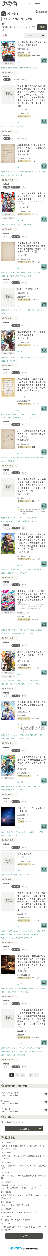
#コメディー (14, 361)
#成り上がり (33, 68)
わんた (20, 109)
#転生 (34, 310)
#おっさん (25, 681)
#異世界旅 (21, 786)
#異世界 (4, 68)
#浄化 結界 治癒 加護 (10, 1055)
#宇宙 (3, 835)
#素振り (40, 1051)
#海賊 (31, 832)
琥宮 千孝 (21, 661)
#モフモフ (23, 418)
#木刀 (30, 1048)
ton (18, 857)
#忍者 (24, 225)
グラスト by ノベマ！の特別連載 (9, 1110)
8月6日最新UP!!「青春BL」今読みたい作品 (19, 1212)
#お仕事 (19, 739)
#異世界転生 (5, 786)
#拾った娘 (13, 684)
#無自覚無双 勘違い (9, 1051)
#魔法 (44, 172)
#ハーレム (5, 127)
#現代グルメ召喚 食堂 (36, 931)
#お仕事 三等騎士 (8, 938)
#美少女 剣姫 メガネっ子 (11, 934)
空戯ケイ (21, 494)
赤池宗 (20, 769)
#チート (22, 272)
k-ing (19, 397)
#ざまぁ (14, 175)
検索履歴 (43, 11)
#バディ (14, 835)
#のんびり (35, 357)
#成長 (12, 276)
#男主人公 (5, 225)
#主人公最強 (37, 1048)
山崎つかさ (22, 711)
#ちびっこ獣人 (37, 414)
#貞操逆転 (20, 127)
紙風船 (20, 971)
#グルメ (16, 931)
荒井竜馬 (21, 440)
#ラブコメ (22, 573)
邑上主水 (21, 338)
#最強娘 (38, 681)
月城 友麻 (21, 552)
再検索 (42, 27)
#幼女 (25, 633)
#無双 (26, 68)
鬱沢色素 (21, 49)
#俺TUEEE (17, 414)
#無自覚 (14, 786)
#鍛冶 (3, 992)
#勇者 (9, 175)
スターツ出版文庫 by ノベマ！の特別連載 (10, 1094)
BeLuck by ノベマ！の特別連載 (9, 1102)
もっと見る (24, 1129)
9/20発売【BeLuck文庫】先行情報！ (16, 1220)
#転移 (42, 357)
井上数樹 (21, 814)
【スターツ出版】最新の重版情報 (15, 1205)
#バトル (23, 276)
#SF (36, 832)
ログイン (30, 3)
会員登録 (37, 3)
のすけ (20, 913)
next (36, 1075)
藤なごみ (21, 154)
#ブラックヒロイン (21, 832)
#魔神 (21, 68)
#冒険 (3, 175)
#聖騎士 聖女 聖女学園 (27, 1051)
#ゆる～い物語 (28, 934)
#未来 (41, 832)
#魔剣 (10, 68)
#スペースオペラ (7, 832)
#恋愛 (21, 175)
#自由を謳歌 (36, 786)
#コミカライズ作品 (33, 684)
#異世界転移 (22, 988)
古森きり (21, 293)
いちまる (21, 207)
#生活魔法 (38, 630)
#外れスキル (5, 521)
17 (31, 1075)
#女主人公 (40, 310)
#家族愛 (28, 172)
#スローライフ (37, 518)
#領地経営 (33, 735)
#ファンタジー (13, 172)
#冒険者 (28, 357)
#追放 (15, 68)
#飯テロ (29, 938)
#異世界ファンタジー (9, 988)
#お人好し (21, 684)
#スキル (12, 127)
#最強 (29, 272)
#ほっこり (32, 418)
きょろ (20, 255)
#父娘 (19, 681)
